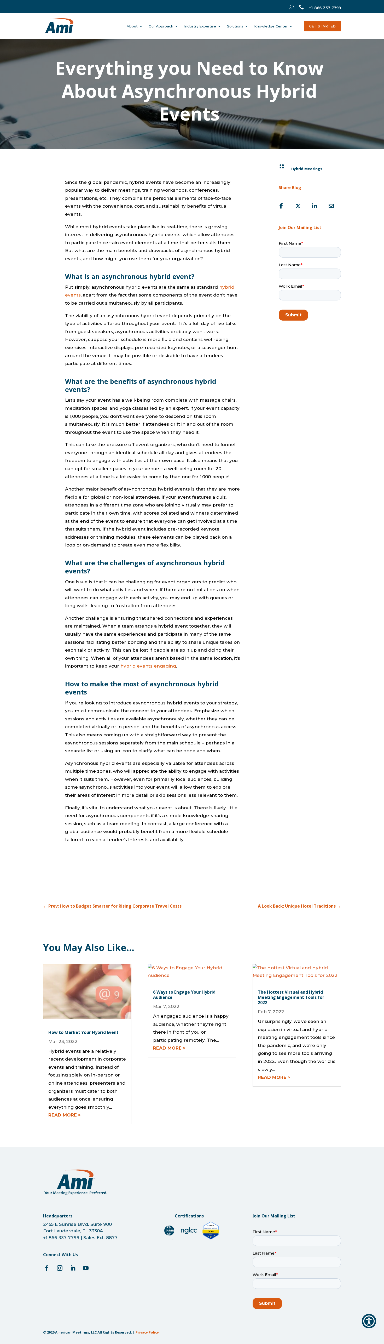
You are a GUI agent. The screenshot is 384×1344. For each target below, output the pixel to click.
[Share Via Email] (331, 206)
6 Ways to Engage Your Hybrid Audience (184, 994)
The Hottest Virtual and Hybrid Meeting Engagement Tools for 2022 (291, 997)
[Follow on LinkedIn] (72, 1268)
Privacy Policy (147, 1332)
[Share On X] (298, 206)
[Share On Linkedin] (314, 206)
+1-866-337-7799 (325, 7)
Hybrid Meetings (306, 168)
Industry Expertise (200, 26)
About (132, 26)
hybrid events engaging (148, 666)
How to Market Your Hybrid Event (83, 1032)
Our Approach (161, 26)
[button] (369, 1321)
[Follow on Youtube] (85, 1268)
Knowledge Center (271, 26)
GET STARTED (322, 26)
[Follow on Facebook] (46, 1268)
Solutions (235, 26)
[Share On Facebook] (281, 206)
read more (62, 1115)
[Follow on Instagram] (59, 1268)
